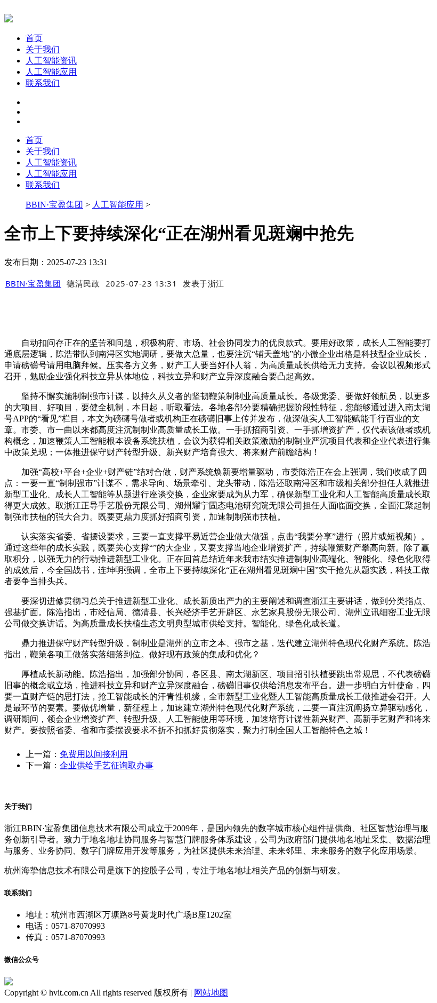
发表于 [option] (203, 283)
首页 (34, 38)
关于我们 (43, 49)
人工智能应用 (51, 71)
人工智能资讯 (51, 60)
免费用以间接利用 (94, 754)
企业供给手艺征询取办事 (106, 765)
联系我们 (43, 82)
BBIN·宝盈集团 (54, 204)
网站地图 (211, 992)
